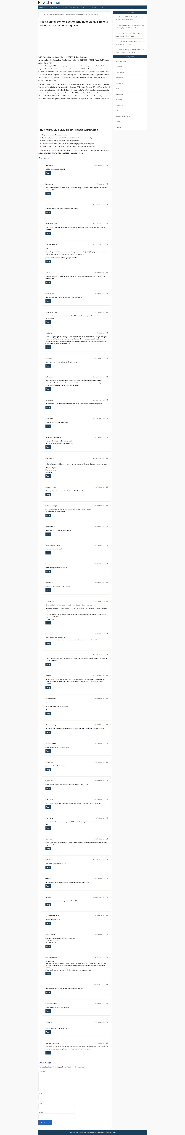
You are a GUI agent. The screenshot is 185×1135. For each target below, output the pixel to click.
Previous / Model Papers (123, 116)
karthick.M (48, 934)
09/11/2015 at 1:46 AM (101, 1043)
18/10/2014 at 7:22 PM (101, 165)
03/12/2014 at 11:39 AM (100, 458)
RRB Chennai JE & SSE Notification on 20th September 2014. (77, 71)
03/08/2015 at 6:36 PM (101, 934)
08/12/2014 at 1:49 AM (101, 601)
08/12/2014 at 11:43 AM (100, 655)
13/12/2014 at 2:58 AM (101, 781)
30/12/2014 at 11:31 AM (100, 860)
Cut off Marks (120, 72)
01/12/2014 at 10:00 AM (100, 419)
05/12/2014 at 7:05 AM (101, 487)
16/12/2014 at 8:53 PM (101, 799)
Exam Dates (119, 78)
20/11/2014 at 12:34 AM (100, 205)
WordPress (109, 1132)
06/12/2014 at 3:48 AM (101, 526)
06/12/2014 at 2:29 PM (101, 545)
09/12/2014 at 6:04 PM (101, 699)
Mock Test (119, 100)
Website (41, 1112)
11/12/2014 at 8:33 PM (101, 743)
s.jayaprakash (49, 1003)
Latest (117, 89)
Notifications (119, 105)
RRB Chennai (52, 3)
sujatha (47, 419)
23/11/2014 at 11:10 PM (100, 244)
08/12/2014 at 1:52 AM (101, 634)
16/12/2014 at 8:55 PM (101, 818)
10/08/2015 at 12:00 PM (100, 957)
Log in (114, 1132)
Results (118, 122)
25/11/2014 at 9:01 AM (101, 293)
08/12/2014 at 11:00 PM (100, 676)
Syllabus (118, 127)
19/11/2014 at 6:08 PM (101, 184)
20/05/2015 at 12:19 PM (100, 897)
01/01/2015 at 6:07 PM (101, 878)
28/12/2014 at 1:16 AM (101, 839)
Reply (48, 173)
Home (43, 14)
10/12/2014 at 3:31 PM (101, 725)
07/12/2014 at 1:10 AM (101, 564)
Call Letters (119, 67)
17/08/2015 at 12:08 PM (100, 985)
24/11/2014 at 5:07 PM (101, 273)
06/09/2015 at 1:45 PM (101, 1022)
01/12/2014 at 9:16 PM (101, 437)
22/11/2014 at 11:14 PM (100, 223)
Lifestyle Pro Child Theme (86, 1132)
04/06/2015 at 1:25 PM (101, 916)
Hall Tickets (49, 14)
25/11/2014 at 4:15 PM (101, 358)
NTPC (117, 111)
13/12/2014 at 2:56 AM (101, 762)
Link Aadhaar (120, 94)
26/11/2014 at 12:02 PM (100, 377)
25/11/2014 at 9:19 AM (101, 312)
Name (41, 1094)
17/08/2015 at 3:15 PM (101, 1003)
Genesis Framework (100, 1132)
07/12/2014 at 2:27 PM (101, 583)
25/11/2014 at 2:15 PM (101, 333)
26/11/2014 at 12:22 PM (100, 400)
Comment (42, 1071)
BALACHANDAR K (51, 545)
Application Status (121, 61)
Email (40, 1103)
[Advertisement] (74, 42)
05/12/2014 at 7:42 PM (101, 506)
